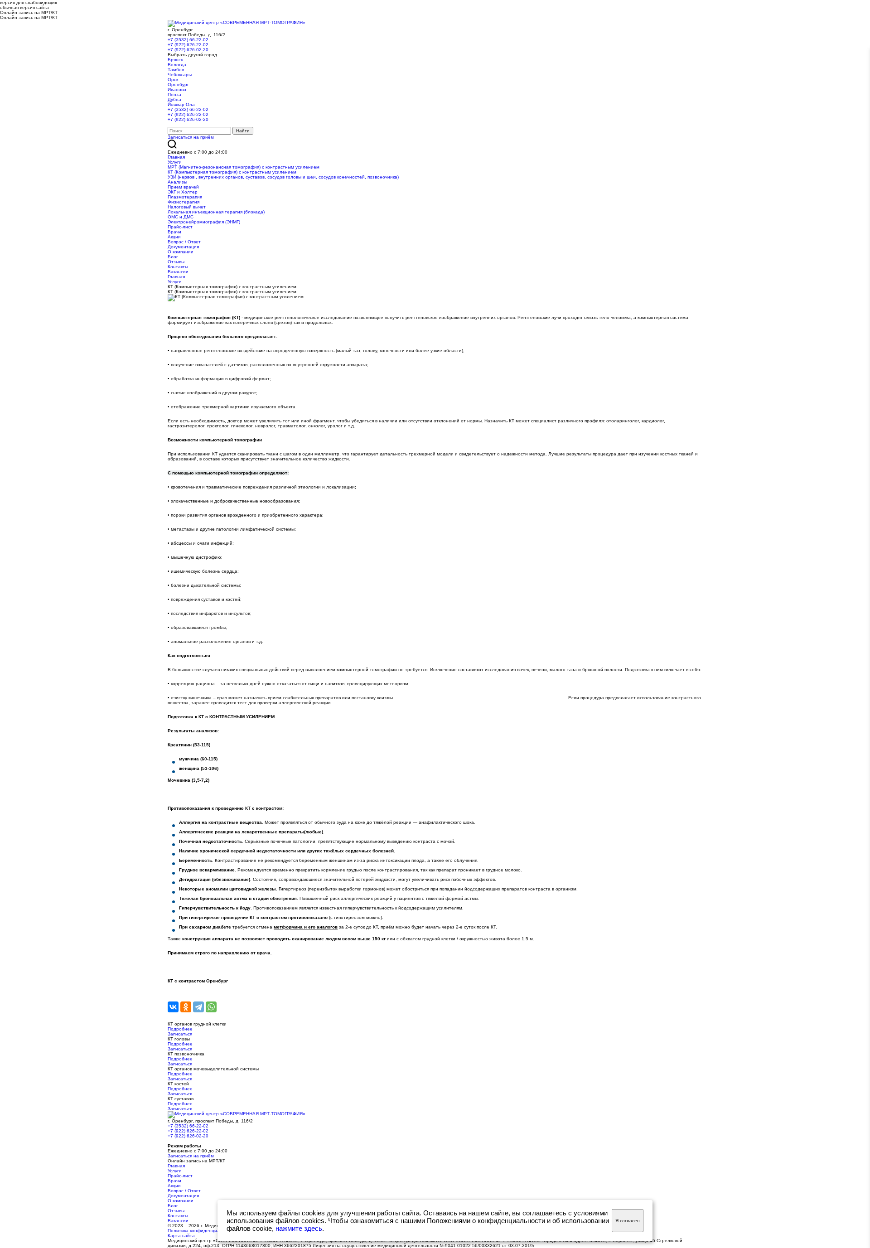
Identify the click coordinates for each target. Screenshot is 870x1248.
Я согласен (627, 1220)
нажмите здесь (299, 1228)
